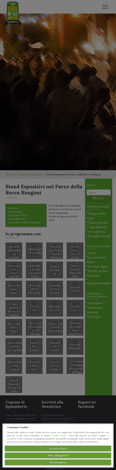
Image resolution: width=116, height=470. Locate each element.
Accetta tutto (58, 448)
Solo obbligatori (58, 455)
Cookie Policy (60, 435)
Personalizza (58, 462)
